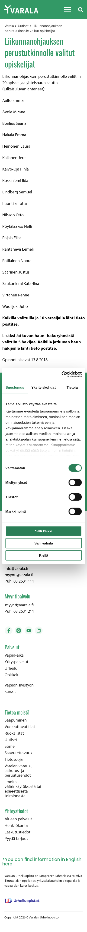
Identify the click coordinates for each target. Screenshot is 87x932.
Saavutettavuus (18, 753)
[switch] (75, 482)
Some (10, 746)
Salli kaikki (43, 531)
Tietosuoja (14, 759)
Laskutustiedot (17, 832)
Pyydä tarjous (16, 838)
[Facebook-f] (9, 630)
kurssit (10, 691)
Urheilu (11, 668)
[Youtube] (28, 630)
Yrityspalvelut (16, 661)
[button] (80, 9)
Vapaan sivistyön (19, 685)
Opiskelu (12, 674)
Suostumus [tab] (15, 387)
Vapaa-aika (14, 655)
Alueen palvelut (18, 819)
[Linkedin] (39, 630)
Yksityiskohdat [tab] (43, 387)
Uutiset (11, 739)
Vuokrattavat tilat (20, 726)
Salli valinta (43, 543)
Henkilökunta (16, 825)
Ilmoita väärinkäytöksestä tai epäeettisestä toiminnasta (23, 788)
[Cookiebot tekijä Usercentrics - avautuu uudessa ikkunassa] (62, 374)
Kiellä (43, 555)
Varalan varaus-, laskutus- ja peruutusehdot (18, 771)
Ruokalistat (14, 733)
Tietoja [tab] (72, 387)
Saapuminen (16, 720)
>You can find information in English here (41, 861)
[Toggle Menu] (67, 9)
